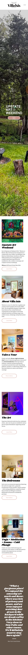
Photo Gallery (9, 376)
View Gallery (9, 497)
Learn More (14, 118)
